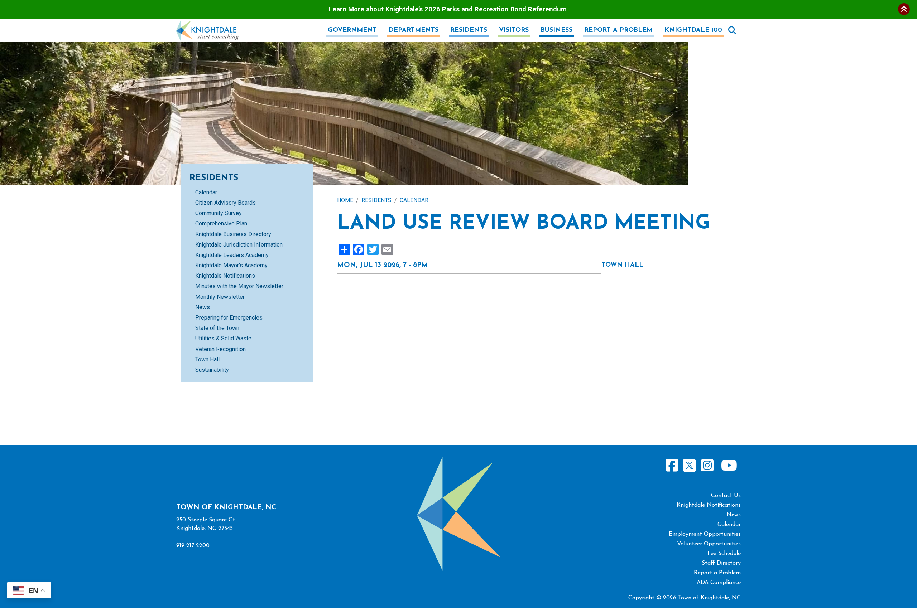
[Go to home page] (207, 23)
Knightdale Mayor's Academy (231, 265)
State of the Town (217, 328)
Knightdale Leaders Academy (232, 255)
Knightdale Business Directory (233, 234)
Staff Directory (721, 563)
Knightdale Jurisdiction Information (239, 244)
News (202, 307)
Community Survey (218, 213)
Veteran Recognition (220, 349)
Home (345, 200)
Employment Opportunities (705, 534)
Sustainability (212, 369)
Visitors (514, 30)
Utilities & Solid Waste (223, 338)
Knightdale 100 (693, 30)
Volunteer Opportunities (709, 544)
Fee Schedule (724, 553)
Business (556, 30)
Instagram (707, 465)
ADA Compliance (719, 582)
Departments (413, 30)
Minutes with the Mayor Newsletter (239, 286)
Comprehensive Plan (221, 223)
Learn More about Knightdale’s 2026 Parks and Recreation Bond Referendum (448, 9)
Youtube (729, 465)
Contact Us (726, 495)
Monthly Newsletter (220, 296)
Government (352, 30)
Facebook (672, 465)
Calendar (414, 200)
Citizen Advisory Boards (225, 202)
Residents (468, 30)
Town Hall (207, 359)
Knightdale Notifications (225, 275)
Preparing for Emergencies (229, 317)
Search (732, 30)
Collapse (904, 9)
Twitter (689, 464)
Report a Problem (618, 30)
